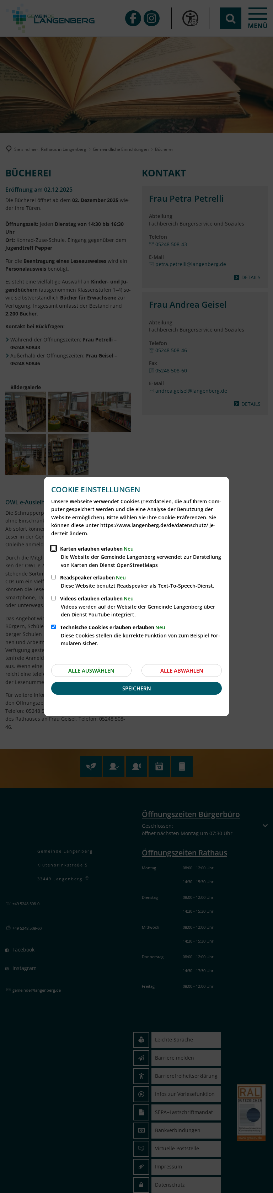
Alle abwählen (181, 670)
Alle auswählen (91, 670)
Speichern (136, 688)
